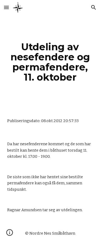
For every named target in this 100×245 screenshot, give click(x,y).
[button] (6, 7)
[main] (50, 62)
